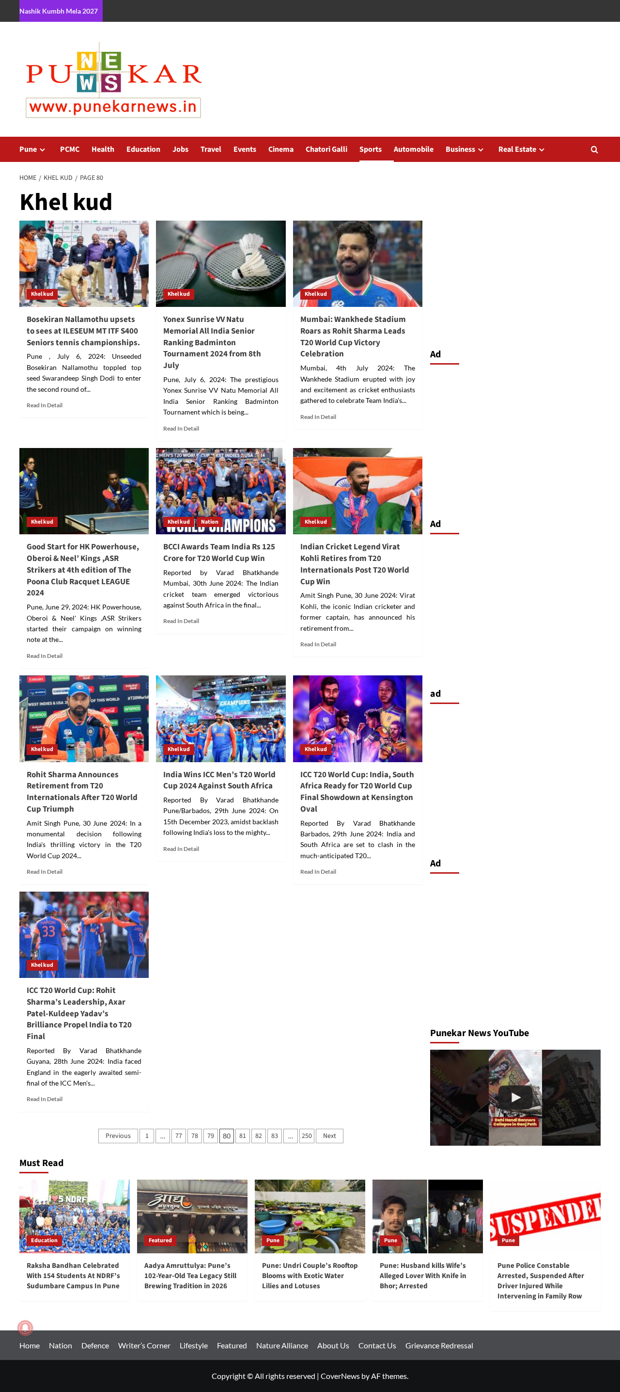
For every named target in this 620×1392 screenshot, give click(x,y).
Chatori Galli (326, 149)
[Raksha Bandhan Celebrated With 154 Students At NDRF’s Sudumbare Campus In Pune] (74, 1216)
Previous (118, 1136)
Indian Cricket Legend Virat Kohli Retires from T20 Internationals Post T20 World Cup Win (354, 564)
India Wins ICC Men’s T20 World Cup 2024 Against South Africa (219, 780)
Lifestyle (194, 1345)
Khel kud (42, 294)
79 (210, 1136)
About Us (333, 1345)
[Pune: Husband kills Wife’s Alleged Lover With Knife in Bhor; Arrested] (427, 1216)
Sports (370, 149)
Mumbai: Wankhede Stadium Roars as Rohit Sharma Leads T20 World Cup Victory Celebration (353, 337)
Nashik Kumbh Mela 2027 (58, 11)
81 (242, 1136)
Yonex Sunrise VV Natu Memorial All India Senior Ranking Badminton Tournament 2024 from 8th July (212, 342)
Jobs (180, 149)
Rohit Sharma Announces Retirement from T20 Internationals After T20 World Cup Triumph (82, 792)
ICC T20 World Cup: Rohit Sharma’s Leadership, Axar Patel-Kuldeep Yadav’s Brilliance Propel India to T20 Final (79, 1013)
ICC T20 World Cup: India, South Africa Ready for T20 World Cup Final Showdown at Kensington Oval (357, 792)
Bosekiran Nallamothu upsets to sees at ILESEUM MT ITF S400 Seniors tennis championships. (83, 331)
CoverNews (340, 1375)
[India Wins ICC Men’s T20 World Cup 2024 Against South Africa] (220, 718)
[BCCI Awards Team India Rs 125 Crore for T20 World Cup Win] (220, 491)
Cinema (281, 149)
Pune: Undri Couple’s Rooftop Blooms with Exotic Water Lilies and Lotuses (310, 1276)
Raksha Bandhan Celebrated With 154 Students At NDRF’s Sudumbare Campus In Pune (73, 1276)
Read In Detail (44, 405)
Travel (211, 149)
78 (194, 1136)
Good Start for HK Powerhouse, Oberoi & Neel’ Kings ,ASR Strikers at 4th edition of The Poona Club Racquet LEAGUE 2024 (83, 570)
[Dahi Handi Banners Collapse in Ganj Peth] (515, 1098)
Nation (209, 522)
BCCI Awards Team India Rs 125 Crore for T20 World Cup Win (219, 552)
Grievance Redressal (439, 1345)
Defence (95, 1345)
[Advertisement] (515, 439)
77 (178, 1136)
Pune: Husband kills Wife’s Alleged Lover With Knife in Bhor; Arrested (423, 1276)
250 (307, 1136)
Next (329, 1136)
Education (143, 149)
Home (29, 1345)
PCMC (69, 149)
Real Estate (517, 149)
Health (103, 149)
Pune (28, 149)
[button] (595, 149)
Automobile (414, 149)
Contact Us (377, 1345)
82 (258, 1136)
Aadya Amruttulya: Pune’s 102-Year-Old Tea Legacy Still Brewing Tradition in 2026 (190, 1276)
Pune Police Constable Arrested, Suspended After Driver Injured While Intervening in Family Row (540, 1281)
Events (244, 149)
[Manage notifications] (25, 1328)
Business (460, 149)
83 (274, 1136)
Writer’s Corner (144, 1345)
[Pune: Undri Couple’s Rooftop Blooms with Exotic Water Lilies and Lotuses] (310, 1216)
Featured (160, 1240)
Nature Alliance (282, 1345)
